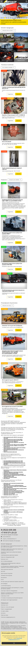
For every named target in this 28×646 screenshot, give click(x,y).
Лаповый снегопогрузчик (6, 575)
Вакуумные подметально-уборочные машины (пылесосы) (15, 470)
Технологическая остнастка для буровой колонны (14, 510)
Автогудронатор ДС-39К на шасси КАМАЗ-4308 (15, 444)
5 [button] (8, 18)
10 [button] (17, 18)
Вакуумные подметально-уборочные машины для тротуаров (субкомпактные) (12, 549)
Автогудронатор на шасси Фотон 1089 (13, 440)
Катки (2, 579)
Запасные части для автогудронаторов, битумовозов (14, 484)
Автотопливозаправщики (6, 561)
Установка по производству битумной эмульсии (11, 597)
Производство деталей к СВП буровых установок (13, 512)
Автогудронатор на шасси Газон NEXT (13, 439)
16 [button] (14, 19)
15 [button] (26, 18)
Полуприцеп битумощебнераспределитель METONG (14, 463)
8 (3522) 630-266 (8, 530)
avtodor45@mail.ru (7, 536)
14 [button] (25, 18)
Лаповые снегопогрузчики (10, 477)
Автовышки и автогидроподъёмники (9, 599)
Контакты (3, 613)
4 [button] (6, 18)
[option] (14, 14)
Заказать (18, 94)
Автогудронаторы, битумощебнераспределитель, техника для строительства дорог (14, 546)
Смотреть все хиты (6, 305)
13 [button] (23, 18)
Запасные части (4, 559)
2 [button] (3, 18)
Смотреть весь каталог (7, 30)
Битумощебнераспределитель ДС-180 (13, 460)
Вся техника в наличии (7, 67)
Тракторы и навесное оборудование (9, 590)
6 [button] (10, 18)
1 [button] (1, 18)
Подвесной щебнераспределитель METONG (14, 465)
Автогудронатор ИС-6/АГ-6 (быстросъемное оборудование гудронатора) (14, 448)
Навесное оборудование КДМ (11, 473)
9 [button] (16, 18)
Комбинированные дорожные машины (13, 472)
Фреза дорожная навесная (10, 451)
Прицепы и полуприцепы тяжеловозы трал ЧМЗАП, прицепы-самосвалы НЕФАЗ (12, 593)
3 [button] (5, 18)
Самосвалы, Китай (5, 595)
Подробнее (10, 94)
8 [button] (14, 18)
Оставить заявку (4, 611)
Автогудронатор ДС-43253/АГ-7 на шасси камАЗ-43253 (14, 443)
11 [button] (19, 18)
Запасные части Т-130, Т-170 (11, 494)
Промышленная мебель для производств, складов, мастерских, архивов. (12, 588)
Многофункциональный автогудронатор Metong (14, 450)
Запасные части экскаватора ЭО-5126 (13, 490)
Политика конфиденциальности (8, 617)
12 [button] (21, 18)
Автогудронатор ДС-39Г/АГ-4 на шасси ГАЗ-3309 (13, 438)
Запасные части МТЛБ (9, 493)
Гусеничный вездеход (6, 585)
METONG (3, 571)
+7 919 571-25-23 (9, 533)
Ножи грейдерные (8, 487)
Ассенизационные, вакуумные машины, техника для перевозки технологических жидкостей (12, 567)
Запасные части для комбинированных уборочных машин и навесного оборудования (15, 486)
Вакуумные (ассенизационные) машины (14, 474)
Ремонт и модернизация (6, 609)
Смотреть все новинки (14, 179)
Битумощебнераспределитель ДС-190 (13, 461)
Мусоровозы (7, 478)
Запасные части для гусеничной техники (14, 491)
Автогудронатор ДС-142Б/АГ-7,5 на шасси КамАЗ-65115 (14, 446)
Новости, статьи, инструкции (7, 607)
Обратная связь (4, 615)
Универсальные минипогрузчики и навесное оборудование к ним (15, 476)
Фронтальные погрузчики (6, 573)
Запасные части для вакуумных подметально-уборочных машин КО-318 (15, 489)
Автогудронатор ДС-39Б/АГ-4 (11, 441)
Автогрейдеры (4, 583)
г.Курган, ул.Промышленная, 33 (9, 538)
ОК (14, 643)
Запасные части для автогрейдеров (13, 492)
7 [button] (12, 18)
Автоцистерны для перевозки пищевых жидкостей (12, 581)
